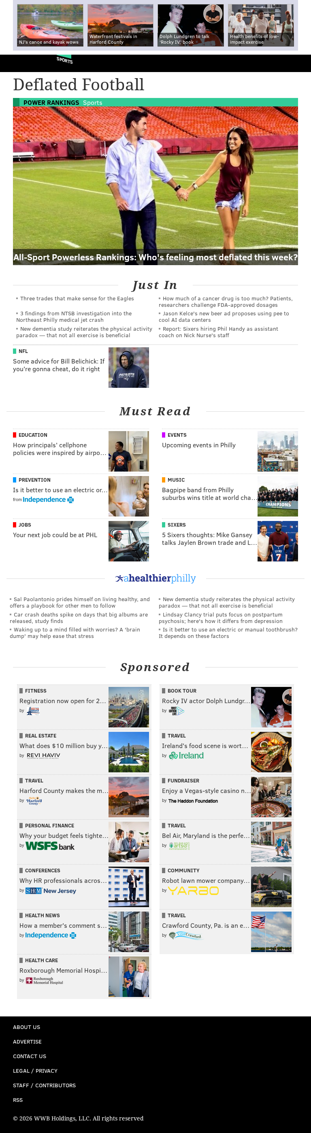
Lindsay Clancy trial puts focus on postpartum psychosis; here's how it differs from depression (221, 617)
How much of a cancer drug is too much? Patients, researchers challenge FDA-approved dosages (226, 301)
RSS (18, 1099)
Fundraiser (183, 780)
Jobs (25, 524)
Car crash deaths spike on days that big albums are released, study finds (79, 617)
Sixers (177, 524)
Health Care (41, 960)
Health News (42, 915)
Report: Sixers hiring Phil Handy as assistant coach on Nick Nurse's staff (218, 332)
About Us (26, 1027)
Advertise (27, 1041)
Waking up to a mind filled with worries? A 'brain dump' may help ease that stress (75, 632)
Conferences (42, 870)
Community (184, 870)
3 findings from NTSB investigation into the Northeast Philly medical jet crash (74, 316)
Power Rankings (51, 102)
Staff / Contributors (44, 1085)
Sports (65, 60)
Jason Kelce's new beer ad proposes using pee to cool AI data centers (224, 316)
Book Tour (182, 690)
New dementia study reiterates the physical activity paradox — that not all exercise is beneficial (84, 332)
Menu (298, 63)
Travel (177, 735)
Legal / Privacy (35, 1070)
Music (176, 479)
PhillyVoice (19, 63)
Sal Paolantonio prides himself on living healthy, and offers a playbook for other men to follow (80, 602)
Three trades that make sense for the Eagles (77, 298)
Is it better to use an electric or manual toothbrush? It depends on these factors (228, 632)
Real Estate (40, 735)
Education (33, 434)
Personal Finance (49, 825)
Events (177, 434)
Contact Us (29, 1056)
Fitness (36, 690)
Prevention (35, 479)
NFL (23, 351)
